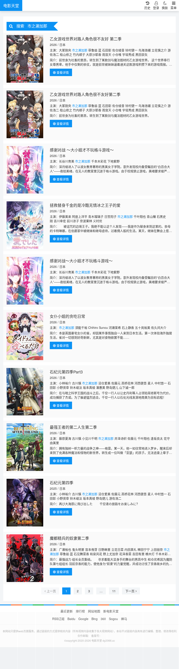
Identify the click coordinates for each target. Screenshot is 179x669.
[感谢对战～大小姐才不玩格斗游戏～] (25, 281)
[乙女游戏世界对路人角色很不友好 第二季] (25, 59)
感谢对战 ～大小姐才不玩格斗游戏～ (82, 150)
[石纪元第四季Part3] (25, 392)
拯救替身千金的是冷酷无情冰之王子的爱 (85, 205)
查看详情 (62, 72)
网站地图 (94, 611)
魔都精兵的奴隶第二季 (69, 538)
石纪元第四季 (61, 482)
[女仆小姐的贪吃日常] (25, 336)
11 (114, 591)
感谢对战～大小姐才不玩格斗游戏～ (81, 260)
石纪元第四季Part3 (66, 372)
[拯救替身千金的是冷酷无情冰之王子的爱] (25, 225)
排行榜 (80, 611)
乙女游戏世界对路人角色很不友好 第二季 (86, 39)
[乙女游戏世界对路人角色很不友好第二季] (25, 114)
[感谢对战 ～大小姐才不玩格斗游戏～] (25, 170)
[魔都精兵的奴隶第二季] (25, 558)
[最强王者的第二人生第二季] (25, 447)
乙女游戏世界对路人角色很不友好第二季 (85, 94)
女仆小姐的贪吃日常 (67, 316)
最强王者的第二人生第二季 (73, 427)
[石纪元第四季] (25, 502)
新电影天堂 (111, 611)
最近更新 (66, 611)
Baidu (71, 619)
